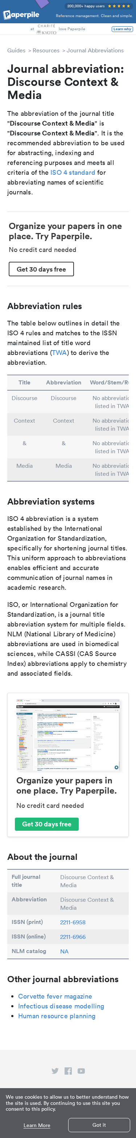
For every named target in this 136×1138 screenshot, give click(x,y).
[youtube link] (81, 1072)
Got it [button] (99, 1125)
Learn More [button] (37, 1125)
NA (64, 951)
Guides (16, 50)
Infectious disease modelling (61, 1006)
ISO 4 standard (72, 172)
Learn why (122, 29)
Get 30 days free (41, 269)
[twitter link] (55, 1072)
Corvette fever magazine (55, 996)
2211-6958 (73, 922)
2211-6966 (73, 936)
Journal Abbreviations (95, 50)
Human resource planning (57, 1016)
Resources (46, 50)
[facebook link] (68, 1072)
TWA (59, 352)
